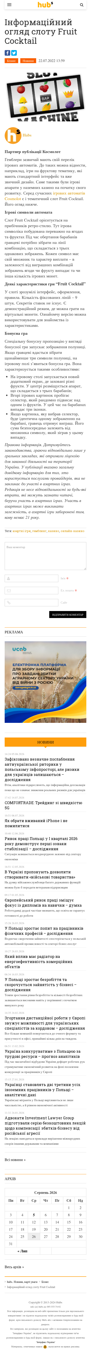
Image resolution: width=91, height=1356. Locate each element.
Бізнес (11, 60)
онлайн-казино (72, 531)
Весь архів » (14, 1266)
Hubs (27, 135)
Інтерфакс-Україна (45, 1342)
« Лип (22, 1251)
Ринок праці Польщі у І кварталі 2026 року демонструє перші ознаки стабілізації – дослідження (41, 843)
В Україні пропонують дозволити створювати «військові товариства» (40, 874)
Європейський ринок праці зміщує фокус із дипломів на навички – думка (43, 903)
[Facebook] (7, 53)
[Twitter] (14, 53)
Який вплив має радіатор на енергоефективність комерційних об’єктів (39, 961)
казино (53, 531)
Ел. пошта (67, 590)
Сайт (64, 602)
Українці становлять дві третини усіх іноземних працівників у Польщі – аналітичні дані (42, 1089)
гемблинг (39, 531)
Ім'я (63, 578)
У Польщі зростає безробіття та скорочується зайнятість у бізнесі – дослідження (41, 984)
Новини (28, 60)
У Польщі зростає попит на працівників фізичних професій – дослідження (44, 931)
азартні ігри (22, 531)
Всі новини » (15, 1159)
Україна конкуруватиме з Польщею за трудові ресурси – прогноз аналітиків (42, 1054)
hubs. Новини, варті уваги (45, 4)
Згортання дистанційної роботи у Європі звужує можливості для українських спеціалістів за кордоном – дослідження (45, 1023)
